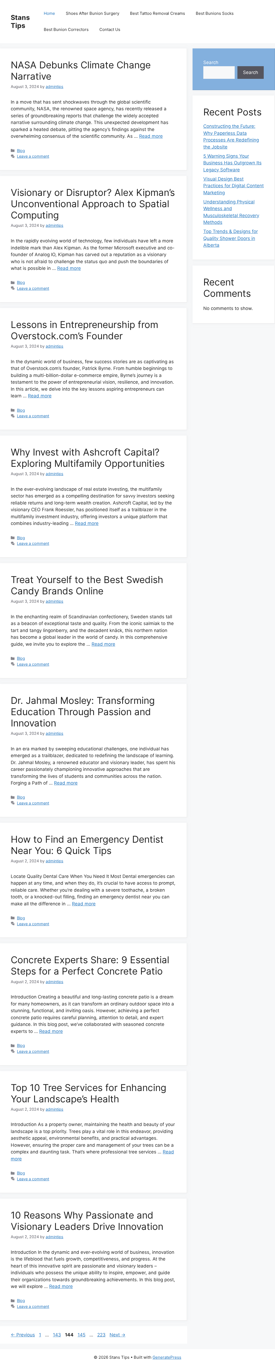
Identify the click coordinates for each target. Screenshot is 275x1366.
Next (117, 1334)
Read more (151, 136)
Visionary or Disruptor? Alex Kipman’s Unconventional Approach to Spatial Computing (93, 204)
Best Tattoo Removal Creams (157, 13)
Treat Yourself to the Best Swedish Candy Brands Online (87, 585)
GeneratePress (167, 1357)
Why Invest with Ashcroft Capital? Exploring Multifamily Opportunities (88, 457)
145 (82, 1334)
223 (102, 1334)
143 (57, 1334)
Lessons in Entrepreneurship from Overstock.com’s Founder (84, 330)
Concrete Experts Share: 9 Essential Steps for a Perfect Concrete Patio (90, 965)
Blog (21, 150)
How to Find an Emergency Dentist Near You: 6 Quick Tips (87, 845)
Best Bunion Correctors (66, 29)
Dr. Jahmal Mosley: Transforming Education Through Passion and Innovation (83, 712)
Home (49, 13)
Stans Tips (20, 21)
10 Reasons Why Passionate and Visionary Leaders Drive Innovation (87, 1220)
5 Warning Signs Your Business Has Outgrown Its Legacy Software (232, 162)
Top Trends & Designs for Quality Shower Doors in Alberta (230, 238)
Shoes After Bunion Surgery (92, 13)
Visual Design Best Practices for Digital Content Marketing (233, 185)
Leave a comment (33, 156)
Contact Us (109, 29)
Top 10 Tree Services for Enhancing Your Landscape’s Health (88, 1093)
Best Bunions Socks (215, 13)
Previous (23, 1334)
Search (210, 62)
